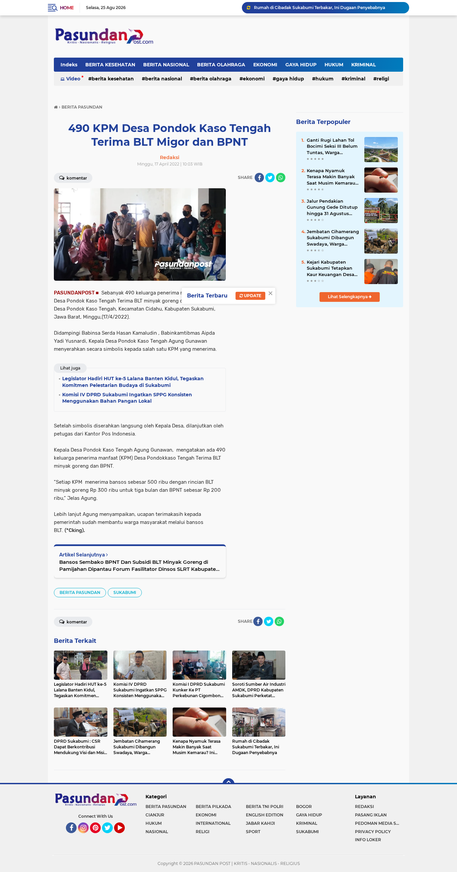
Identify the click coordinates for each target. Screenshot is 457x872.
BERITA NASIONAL (166, 65)
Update (252, 295)
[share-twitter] (270, 177)
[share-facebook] (259, 177)
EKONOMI (265, 65)
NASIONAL (157, 831)
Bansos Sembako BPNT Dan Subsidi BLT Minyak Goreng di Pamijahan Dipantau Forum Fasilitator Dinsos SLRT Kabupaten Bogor (139, 566)
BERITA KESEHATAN (110, 65)
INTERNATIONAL (213, 823)
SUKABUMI (124, 592)
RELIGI (383, 79)
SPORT (253, 831)
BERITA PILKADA (213, 806)
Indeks (69, 65)
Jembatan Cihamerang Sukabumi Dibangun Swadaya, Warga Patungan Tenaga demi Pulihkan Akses (333, 238)
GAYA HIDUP (300, 65)
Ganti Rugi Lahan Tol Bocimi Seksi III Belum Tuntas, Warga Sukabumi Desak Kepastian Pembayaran (332, 146)
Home (67, 8)
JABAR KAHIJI (260, 823)
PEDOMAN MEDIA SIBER (379, 823)
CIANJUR (155, 814)
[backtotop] (228, 784)
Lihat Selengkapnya (348, 296)
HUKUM (334, 65)
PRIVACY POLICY (373, 831)
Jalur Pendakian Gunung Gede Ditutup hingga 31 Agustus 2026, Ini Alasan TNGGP (332, 207)
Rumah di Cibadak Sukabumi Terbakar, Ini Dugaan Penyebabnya (319, 7)
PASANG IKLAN (371, 814)
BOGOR (304, 806)
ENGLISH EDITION (264, 814)
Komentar (76, 178)
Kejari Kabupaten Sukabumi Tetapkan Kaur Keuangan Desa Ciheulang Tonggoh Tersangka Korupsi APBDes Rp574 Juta (330, 268)
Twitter (110, 836)
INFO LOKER (368, 839)
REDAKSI (364, 806)
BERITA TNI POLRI (264, 806)
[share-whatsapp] (280, 177)
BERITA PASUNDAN (80, 592)
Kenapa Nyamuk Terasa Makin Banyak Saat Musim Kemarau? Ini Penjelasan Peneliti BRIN (332, 177)
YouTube (124, 836)
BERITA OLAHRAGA (221, 65)
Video (73, 79)
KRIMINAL (363, 65)
